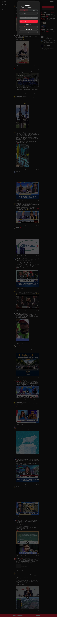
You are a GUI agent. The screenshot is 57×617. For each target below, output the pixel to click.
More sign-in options (29, 32)
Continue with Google (29, 26)
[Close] (19, 3)
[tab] (24, 10)
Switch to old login (36, 2)
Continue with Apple (29, 29)
